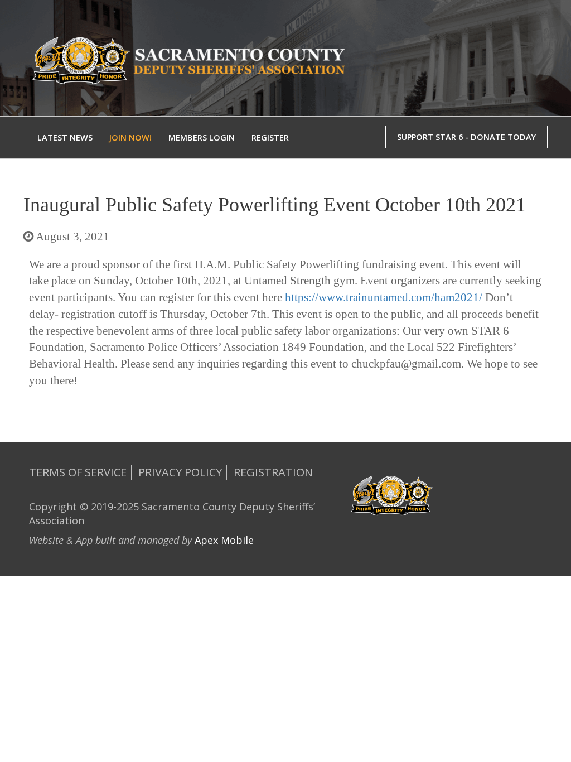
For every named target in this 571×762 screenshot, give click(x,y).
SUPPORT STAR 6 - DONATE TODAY (466, 137)
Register (270, 137)
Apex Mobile (224, 540)
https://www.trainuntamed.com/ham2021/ (383, 297)
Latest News (65, 137)
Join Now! (130, 137)
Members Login (201, 137)
